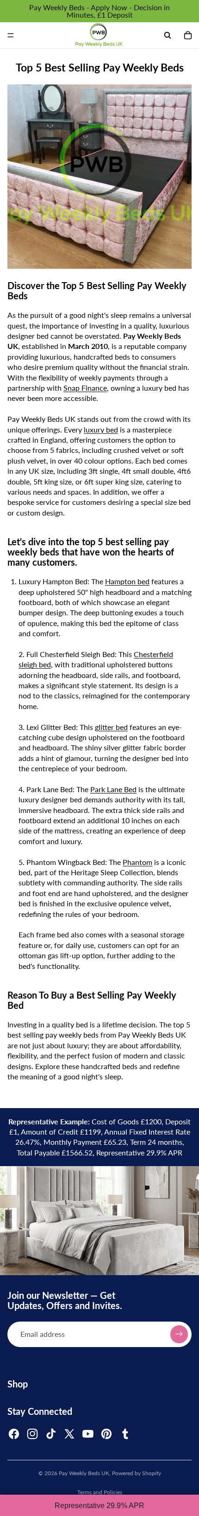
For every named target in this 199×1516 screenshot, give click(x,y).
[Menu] (10, 35)
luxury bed (101, 429)
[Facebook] (13, 1433)
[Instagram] (32, 1433)
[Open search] (167, 35)
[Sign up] (179, 1334)
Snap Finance (85, 387)
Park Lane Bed (113, 789)
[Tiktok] (50, 1433)
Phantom (137, 862)
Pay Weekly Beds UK (84, 1473)
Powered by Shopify (136, 1473)
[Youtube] (87, 1433)
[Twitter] (69, 1433)
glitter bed (111, 727)
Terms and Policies (99, 1492)
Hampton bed (127, 581)
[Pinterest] (106, 1433)
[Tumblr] (124, 1433)
